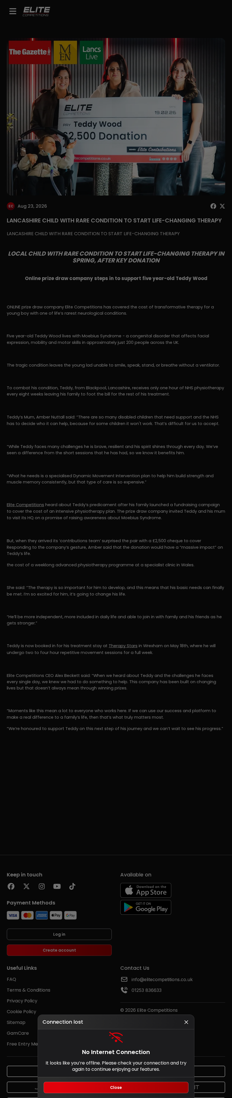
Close (116, 1087)
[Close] (186, 1022)
